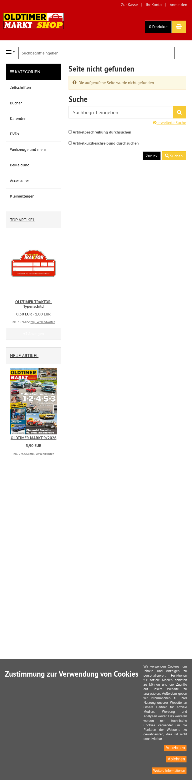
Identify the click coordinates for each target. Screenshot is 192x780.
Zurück (152, 155)
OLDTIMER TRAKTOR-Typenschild (33, 304)
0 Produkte (158, 26)
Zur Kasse (129, 4)
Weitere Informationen (169, 770)
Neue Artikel (24, 355)
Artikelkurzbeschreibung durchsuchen (106, 143)
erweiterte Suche (171, 122)
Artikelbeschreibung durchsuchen (102, 132)
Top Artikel (22, 220)
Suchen (176, 155)
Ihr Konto (154, 4)
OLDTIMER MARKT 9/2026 (33, 437)
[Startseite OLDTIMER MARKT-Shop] (33, 20)
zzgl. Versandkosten (42, 322)
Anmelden (178, 4)
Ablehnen (176, 759)
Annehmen (175, 748)
